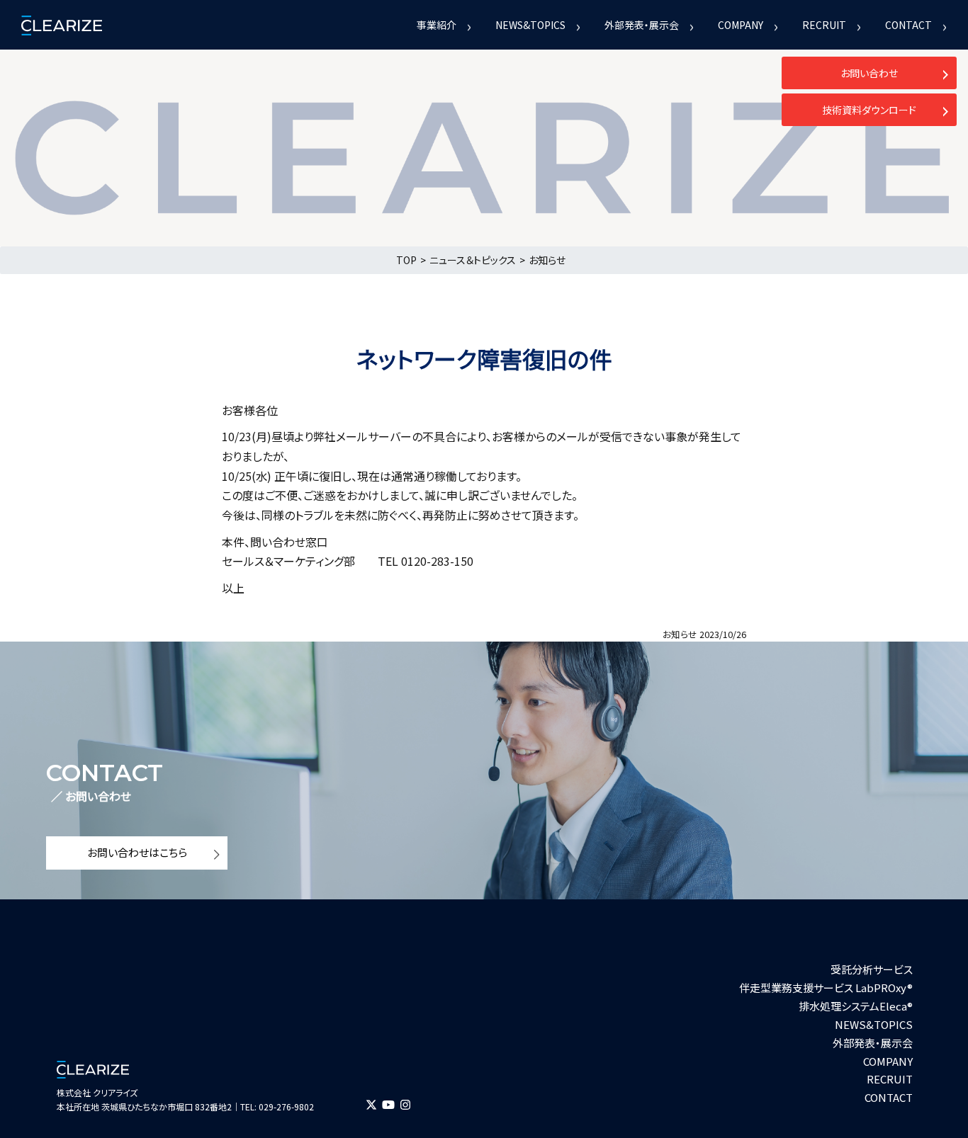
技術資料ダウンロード (869, 110)
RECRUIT (824, 25)
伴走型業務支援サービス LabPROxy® (826, 987)
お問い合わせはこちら (137, 852)
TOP (406, 260)
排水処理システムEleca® (856, 1005)
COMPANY (740, 25)
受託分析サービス (872, 969)
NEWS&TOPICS (530, 25)
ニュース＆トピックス (472, 260)
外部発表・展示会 (641, 25)
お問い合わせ (869, 73)
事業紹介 (436, 25)
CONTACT (908, 25)
